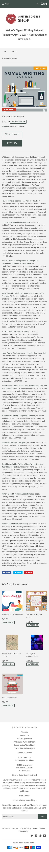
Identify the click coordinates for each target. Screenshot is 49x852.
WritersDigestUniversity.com (24, 742)
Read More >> (24, 796)
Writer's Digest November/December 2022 (18, 494)
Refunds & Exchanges (10, 828)
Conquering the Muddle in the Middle (16, 222)
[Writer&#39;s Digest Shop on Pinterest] (40, 836)
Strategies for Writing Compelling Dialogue (18, 415)
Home (4, 51)
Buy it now (12, 143)
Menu (7, 4)
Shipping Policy (25, 828)
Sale (12, 51)
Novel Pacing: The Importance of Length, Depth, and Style (24, 353)
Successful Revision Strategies (14, 443)
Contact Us (24, 735)
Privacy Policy (24, 831)
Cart (43, 4)
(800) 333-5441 (24, 771)
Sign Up (42, 817)
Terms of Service (39, 828)
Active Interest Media (26, 843)
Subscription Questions (24, 760)
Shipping (5, 126)
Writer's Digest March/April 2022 (14, 524)
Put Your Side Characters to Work (15, 331)
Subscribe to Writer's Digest (24, 745)
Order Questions (24, 757)
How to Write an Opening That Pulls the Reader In (21, 201)
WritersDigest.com (24, 739)
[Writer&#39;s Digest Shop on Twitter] (32, 836)
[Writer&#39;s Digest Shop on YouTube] (44, 836)
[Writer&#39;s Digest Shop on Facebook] (36, 836)
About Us (24, 732)
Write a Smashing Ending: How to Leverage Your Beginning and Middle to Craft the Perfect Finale (20, 263)
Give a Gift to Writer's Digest (24, 748)
